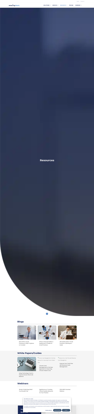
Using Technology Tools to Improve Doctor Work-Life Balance (26, 374)
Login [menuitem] (78, 1)
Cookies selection (48, 410)
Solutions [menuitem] (46, 5)
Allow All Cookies (57, 410)
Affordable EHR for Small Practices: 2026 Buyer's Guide (66, 343)
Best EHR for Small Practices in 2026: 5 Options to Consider (26, 343)
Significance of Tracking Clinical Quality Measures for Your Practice (46, 391)
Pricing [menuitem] (71, 5)
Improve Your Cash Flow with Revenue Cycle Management (66, 365)
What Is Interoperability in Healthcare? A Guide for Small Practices (46, 343)
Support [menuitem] (82, 1)
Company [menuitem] (77, 5)
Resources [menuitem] (63, 5)
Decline (66, 410)
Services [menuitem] (54, 5)
